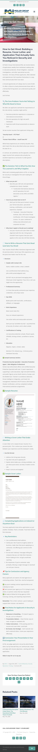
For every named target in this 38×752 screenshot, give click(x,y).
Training (11, 666)
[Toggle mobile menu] (34, 12)
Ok (32, 748)
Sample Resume (11, 391)
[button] (4, 706)
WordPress (19, 734)
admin (5, 663)
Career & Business (23, 663)
